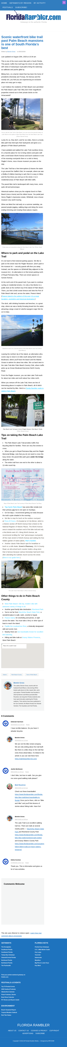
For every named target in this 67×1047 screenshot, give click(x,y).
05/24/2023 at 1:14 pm (21, 740)
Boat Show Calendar (7, 997)
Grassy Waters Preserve (31, 637)
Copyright (54, 1030)
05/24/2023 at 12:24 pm (17, 724)
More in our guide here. (11, 557)
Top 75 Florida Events (8, 986)
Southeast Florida (6, 949)
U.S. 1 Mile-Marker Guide (42, 949)
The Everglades (6, 947)
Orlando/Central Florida (8, 957)
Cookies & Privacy (39, 1030)
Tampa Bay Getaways (8, 955)
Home (4, 3)
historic (5, 674)
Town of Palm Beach (31, 674)
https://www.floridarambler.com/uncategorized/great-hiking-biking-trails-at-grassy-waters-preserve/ (34, 847)
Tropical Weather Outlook (9, 1012)
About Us (12, 1030)
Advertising (27, 1033)
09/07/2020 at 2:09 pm (21, 819)
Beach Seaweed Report (8, 1010)
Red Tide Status (6, 1015)
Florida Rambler (33, 1025)
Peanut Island (10, 618)
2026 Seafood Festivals (8, 989)
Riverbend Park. (38, 609)
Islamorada (38, 957)
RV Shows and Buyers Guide (10, 1000)
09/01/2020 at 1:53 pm (17, 772)
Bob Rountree (20, 785)
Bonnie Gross (11, 51)
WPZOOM (51, 1041)
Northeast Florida (6, 960)
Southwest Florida (7, 952)
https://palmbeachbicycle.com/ (26, 759)
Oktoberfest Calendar (8, 992)
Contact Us (23, 1030)
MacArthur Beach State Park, (29, 612)
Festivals (8, 7)
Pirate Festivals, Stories (8, 994)
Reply (28, 724)
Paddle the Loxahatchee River (15, 626)
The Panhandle (6, 965)
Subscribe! (21, 7)
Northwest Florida (6, 963)
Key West (38, 965)
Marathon (38, 960)
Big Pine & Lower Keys (42, 963)
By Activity (40, 3)
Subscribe (40, 1033)
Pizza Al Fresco (10, 521)
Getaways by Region (20, 3)
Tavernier (38, 955)
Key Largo (38, 952)
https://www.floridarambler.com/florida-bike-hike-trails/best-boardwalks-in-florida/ (29, 797)
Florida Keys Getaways (42, 947)
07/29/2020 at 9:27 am (17, 862)
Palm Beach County (16, 674)
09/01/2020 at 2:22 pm (21, 788)
